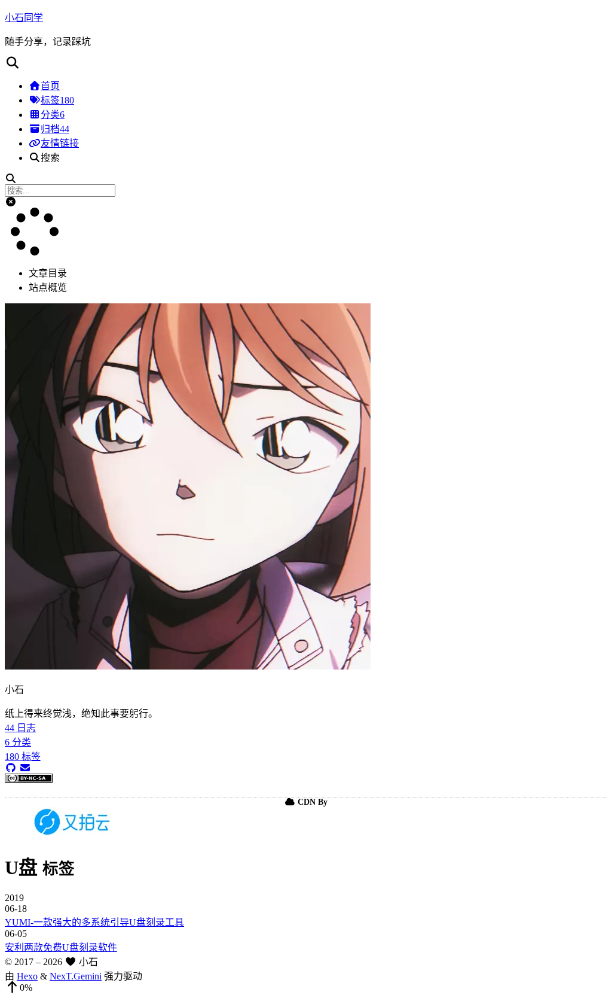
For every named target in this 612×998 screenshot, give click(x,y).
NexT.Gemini (76, 976)
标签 (57, 100)
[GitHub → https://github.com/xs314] (11, 768)
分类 (53, 114)
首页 (50, 86)
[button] (306, 62)
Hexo (27, 976)
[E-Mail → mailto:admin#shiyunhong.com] (25, 768)
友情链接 (60, 143)
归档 (55, 129)
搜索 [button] (50, 158)
